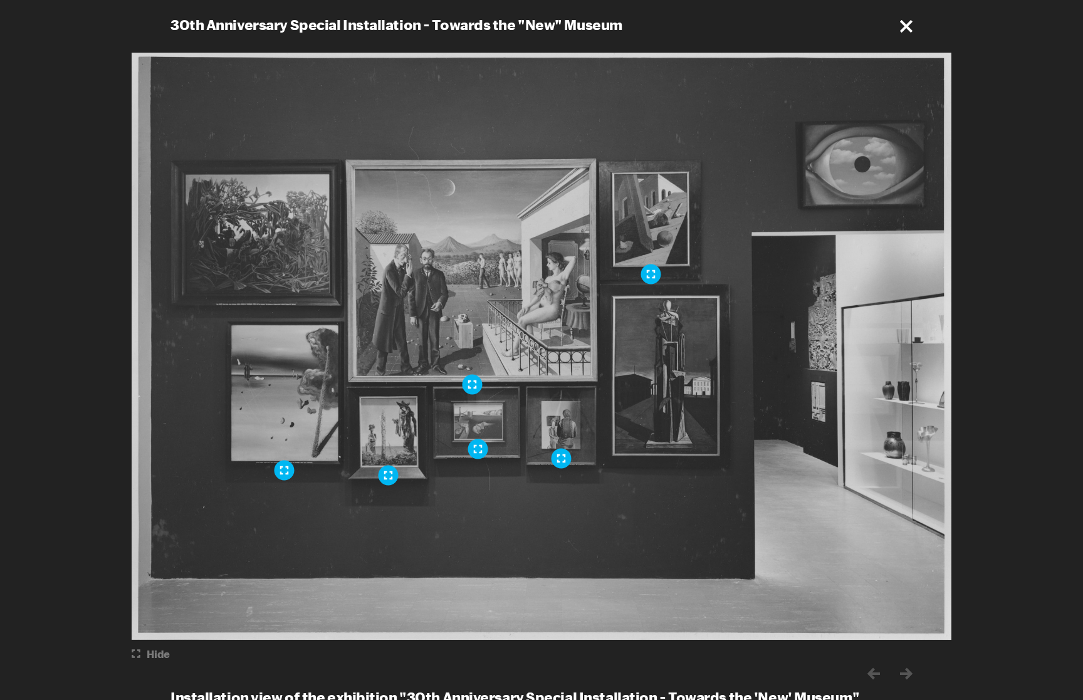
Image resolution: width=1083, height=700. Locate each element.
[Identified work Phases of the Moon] (473, 384)
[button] (906, 26)
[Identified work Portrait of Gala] (562, 458)
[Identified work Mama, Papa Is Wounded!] (284, 470)
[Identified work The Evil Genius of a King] (651, 274)
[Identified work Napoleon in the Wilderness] (389, 475)
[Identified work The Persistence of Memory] (478, 449)
